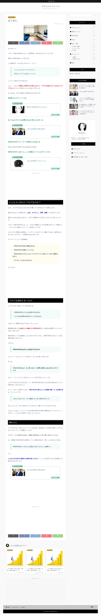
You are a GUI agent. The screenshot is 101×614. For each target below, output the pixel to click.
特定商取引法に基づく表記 (80, 157)
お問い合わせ (76, 149)
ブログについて (12, 17)
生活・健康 (83, 46)
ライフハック (83, 54)
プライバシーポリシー (79, 153)
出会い (83, 39)
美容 (83, 57)
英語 (83, 63)
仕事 (83, 50)
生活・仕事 (83, 43)
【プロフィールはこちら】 (78, 139)
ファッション (83, 48)
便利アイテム (83, 59)
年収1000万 (83, 35)
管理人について (83, 31)
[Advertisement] (35, 186)
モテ (78, 73)
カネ (72, 73)
